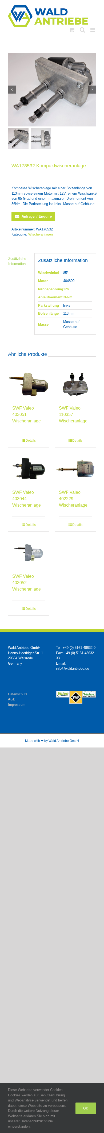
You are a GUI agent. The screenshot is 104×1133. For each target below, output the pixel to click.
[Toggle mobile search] (82, 30)
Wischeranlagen (40, 234)
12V (66, 289)
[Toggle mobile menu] (93, 30)
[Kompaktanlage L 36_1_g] (52, 89)
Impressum (16, 705)
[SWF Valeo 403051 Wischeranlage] (28, 384)
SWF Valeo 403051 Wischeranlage (26, 414)
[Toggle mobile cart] (71, 30)
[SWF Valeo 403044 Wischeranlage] (28, 468)
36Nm (67, 297)
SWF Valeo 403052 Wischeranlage (26, 582)
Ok (85, 1108)
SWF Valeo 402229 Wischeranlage (73, 498)
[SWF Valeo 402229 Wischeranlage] (75, 468)
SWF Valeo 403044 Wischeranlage (26, 498)
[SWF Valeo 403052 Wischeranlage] (28, 552)
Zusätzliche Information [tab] (17, 261)
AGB (11, 699)
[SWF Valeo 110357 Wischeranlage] (75, 384)
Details (31, 440)
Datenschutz (17, 694)
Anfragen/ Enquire (37, 216)
